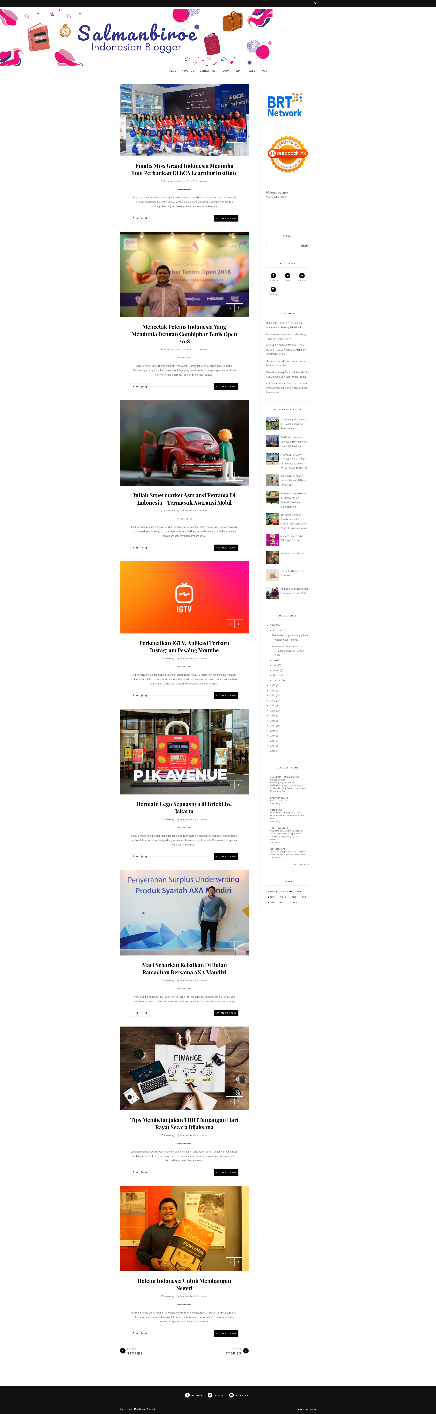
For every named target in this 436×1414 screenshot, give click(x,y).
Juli (275, 660)
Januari (277, 680)
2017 (273, 725)
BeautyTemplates (148, 1409)
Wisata (282, 903)
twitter (287, 281)
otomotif (294, 903)
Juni (275, 665)
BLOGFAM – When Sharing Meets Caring (284, 778)
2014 (273, 740)
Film (237, 71)
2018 (273, 720)
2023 (273, 695)
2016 (273, 730)
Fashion (283, 897)
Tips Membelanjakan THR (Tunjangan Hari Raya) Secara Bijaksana (184, 1123)
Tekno (225, 71)
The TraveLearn (279, 828)
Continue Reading (226, 218)
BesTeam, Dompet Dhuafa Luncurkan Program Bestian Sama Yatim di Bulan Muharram (287, 388)
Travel (250, 71)
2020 (273, 710)
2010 (273, 750)
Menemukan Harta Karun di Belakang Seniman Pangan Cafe (294, 424)
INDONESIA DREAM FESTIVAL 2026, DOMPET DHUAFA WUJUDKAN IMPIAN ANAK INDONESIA (286, 350)
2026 (273, 625)
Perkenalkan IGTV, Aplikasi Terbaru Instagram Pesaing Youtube (184, 646)
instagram (273, 294)
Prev (230, 146)
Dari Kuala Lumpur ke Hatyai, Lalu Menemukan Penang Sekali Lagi (294, 441)
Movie (303, 897)
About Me (188, 71)
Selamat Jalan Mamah (293, 553)
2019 (273, 715)
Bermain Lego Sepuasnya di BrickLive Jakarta (184, 807)
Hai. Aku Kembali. (278, 800)
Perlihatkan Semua (301, 864)
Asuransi (272, 891)
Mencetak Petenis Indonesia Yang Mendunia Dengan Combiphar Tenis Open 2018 (184, 334)
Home (172, 71)
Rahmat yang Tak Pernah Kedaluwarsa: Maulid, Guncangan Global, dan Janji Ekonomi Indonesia (288, 785)
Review (271, 903)
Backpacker (286, 891)
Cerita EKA (276, 809)
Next (238, 146)
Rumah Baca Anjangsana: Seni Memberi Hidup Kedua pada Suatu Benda (287, 815)
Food (264, 71)
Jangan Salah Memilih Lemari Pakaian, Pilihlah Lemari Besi (293, 480)
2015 (273, 735)
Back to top (306, 1409)
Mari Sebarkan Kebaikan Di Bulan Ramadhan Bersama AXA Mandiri (184, 968)
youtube (302, 281)
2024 (273, 690)
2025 (273, 685)
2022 (273, 700)
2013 (273, 745)
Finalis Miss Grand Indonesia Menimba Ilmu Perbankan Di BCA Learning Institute (184, 169)
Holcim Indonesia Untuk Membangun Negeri (184, 1284)
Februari (277, 675)
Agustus (277, 630)
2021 (273, 705)
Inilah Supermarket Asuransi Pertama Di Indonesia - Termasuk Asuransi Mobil (184, 498)
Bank (299, 891)
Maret (276, 670)
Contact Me (207, 71)
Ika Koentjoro (277, 849)
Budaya (271, 897)
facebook (273, 281)
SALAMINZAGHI (279, 797)
